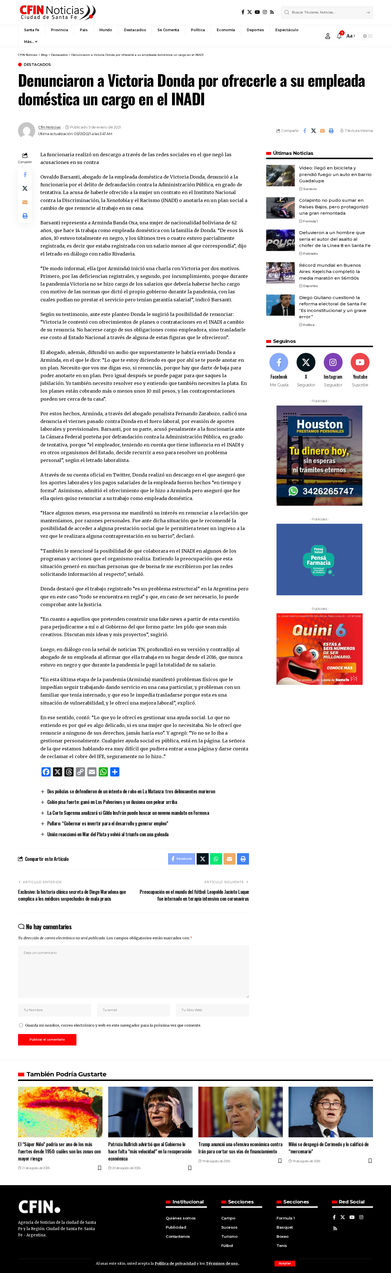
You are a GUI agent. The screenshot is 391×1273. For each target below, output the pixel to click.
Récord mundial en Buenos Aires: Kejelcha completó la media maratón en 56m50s (330, 271)
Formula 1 (310, 221)
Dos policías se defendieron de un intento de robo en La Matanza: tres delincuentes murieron (131, 791)
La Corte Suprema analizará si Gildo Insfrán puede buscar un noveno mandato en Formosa (128, 812)
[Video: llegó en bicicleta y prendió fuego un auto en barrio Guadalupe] (280, 175)
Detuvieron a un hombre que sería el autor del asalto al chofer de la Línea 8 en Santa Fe (335, 239)
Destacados (37, 64)
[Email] (322, 130)
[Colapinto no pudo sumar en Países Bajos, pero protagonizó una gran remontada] (280, 208)
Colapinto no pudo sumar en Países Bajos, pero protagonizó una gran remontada (333, 206)
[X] (249, 12)
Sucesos (310, 189)
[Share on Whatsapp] (216, 859)
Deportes (310, 286)
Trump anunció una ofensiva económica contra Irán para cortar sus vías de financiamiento (240, 1147)
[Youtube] (360, 370)
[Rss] (272, 12)
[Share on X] (313, 130)
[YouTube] (257, 12)
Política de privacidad (175, 1263)
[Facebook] (243, 12)
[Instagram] (264, 12)
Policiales (310, 253)
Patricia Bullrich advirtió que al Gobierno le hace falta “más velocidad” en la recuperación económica (149, 1151)
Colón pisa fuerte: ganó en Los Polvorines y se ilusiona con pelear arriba (112, 801)
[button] (285, 1263)
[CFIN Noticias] (57, 12)
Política (308, 325)
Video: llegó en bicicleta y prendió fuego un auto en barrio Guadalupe (335, 174)
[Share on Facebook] (305, 130)
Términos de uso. (222, 1263)
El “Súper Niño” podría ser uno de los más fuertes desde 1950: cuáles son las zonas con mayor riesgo (59, 1151)
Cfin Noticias (49, 127)
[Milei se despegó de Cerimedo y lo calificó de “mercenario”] (331, 1112)
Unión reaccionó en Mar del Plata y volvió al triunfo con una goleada (108, 834)
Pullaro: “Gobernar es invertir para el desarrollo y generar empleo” (107, 823)
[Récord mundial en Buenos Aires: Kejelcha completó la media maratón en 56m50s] (280, 272)
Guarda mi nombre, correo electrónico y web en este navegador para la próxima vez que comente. (113, 1025)
